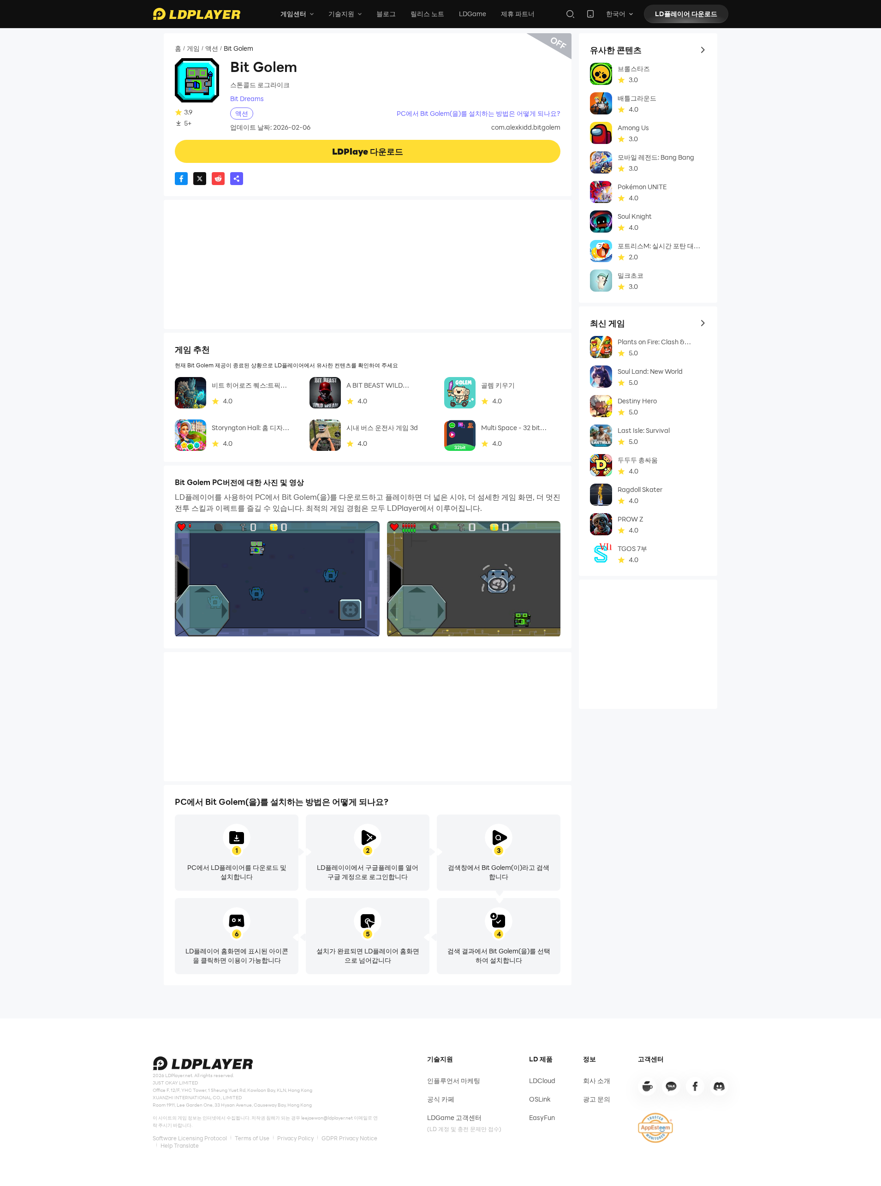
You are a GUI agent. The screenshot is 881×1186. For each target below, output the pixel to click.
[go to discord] (719, 1086)
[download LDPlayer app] (590, 13)
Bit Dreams (247, 99)
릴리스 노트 (427, 13)
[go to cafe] (647, 1086)
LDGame (472, 13)
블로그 (386, 13)
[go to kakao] (671, 1086)
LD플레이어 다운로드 (686, 13)
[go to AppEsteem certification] (655, 1127)
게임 (193, 48)
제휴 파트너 (518, 13)
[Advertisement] (367, 264)
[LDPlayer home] (196, 13)
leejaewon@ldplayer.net (327, 1117)
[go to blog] (695, 1086)
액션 (211, 48)
